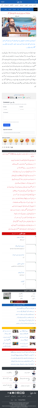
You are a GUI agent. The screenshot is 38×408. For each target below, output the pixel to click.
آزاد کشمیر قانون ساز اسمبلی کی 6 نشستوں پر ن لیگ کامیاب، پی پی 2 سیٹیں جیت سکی (22, 355)
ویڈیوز (12, 400)
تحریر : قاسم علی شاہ (22, 275)
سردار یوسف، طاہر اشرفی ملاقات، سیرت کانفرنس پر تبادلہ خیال (7, 333)
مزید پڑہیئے (31, 151)
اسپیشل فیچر (12, 5)
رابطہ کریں (29, 396)
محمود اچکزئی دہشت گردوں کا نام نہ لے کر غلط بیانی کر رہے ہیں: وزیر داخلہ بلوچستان (22, 364)
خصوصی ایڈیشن (6, 5)
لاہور (29, 9)
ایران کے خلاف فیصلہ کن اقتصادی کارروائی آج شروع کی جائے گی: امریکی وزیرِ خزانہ (22, 358)
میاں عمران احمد (15, 382)
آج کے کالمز (21, 5)
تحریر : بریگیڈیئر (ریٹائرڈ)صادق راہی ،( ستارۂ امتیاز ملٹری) (17, 248)
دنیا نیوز (15, 400)
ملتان (18, 9)
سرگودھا (6, 9)
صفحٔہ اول (34, 5)
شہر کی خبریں (16, 5)
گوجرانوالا (9, 9)
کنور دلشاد (34, 382)
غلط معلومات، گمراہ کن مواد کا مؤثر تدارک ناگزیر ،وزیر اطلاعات (25, 323)
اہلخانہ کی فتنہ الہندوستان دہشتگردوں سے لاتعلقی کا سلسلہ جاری (25, 308)
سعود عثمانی (33, 388)
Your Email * (21, 106)
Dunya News (22, 400)
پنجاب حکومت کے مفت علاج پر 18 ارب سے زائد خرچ (24, 340)
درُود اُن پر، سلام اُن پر (20, 263)
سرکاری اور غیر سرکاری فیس (25, 386)
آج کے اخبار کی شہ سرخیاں (18, 305)
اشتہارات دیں (7, 396)
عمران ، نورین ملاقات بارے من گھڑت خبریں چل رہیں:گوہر (25, 317)
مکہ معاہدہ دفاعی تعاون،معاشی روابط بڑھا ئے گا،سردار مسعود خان (25, 314)
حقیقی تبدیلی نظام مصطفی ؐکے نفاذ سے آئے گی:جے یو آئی (7, 346)
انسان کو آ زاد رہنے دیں (20, 237)
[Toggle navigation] (35, 2)
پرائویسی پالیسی (13, 396)
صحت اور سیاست (27, 373)
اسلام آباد (22, 9)
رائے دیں (19, 396)
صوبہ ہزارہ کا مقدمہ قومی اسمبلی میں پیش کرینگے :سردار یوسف (25, 311)
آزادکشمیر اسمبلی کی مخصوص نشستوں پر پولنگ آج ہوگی (26, 320)
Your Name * (5, 106)
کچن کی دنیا (22, 281)
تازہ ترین (30, 5)
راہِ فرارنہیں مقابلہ (21, 272)
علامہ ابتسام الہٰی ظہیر (14, 389)
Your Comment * (5, 112)
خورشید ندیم (33, 375)
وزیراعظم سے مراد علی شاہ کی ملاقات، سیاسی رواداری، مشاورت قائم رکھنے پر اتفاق (22, 361)
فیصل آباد (14, 9)
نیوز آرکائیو (24, 396)
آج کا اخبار (26, 5)
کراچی (26, 9)
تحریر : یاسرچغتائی (22, 239)
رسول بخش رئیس (15, 375)
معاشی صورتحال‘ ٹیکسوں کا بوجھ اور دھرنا (7, 386)
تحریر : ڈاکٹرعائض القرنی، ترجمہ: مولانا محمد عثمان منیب (17, 266)
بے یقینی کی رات (9, 373)
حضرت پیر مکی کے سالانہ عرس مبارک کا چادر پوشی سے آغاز (24, 346)
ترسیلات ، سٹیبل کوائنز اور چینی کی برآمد (7, 379)
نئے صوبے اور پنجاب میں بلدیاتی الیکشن (25, 379)
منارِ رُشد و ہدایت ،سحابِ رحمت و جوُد (18, 255)
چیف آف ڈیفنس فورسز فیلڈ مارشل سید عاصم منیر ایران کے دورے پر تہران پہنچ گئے (22, 352)
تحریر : (23, 257)
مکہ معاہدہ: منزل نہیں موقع (20, 246)
